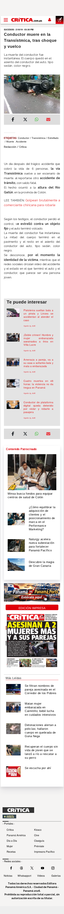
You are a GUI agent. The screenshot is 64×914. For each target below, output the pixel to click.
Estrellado (53, 138)
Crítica (10, 829)
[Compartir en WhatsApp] (38, 119)
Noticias (8, 875)
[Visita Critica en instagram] (52, 868)
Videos (41, 875)
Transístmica (38, 138)
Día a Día (12, 840)
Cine (36, 835)
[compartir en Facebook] (13, 120)
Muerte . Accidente (16, 141)
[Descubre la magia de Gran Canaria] (16, 564)
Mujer (10, 846)
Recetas (11, 851)
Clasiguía (39, 840)
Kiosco (37, 829)
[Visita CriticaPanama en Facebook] (11, 868)
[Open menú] (6, 19)
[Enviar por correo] (48, 120)
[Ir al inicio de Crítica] (26, 20)
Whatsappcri (24, 875)
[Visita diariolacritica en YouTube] (42, 868)
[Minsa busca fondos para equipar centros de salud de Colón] (32, 471)
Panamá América (16, 835)
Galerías (56, 875)
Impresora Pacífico (44, 851)
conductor (23, 138)
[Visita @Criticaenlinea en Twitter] (21, 868)
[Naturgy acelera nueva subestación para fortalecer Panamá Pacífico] (16, 545)
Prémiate (39, 846)
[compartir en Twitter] (25, 120)
